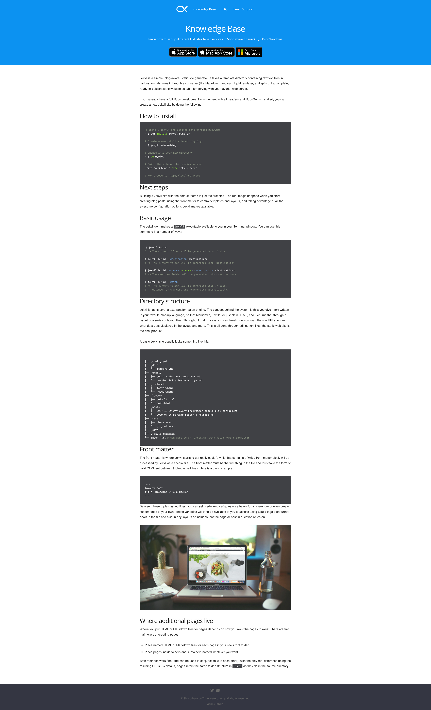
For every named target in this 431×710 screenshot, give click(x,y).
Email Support (243, 9)
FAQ (224, 9)
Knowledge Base (204, 9)
